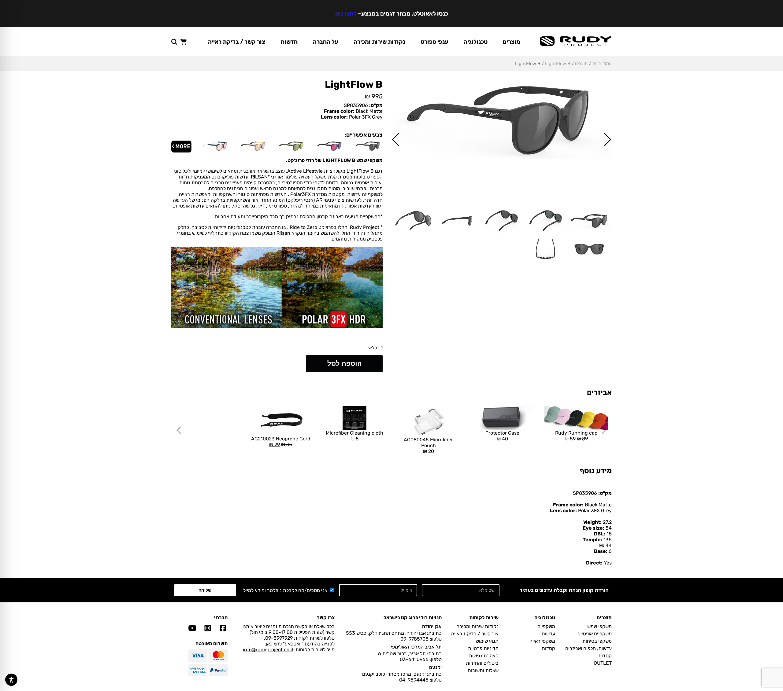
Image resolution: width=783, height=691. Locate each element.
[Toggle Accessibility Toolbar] (11, 679)
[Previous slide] (603, 430)
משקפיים (546, 626)
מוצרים (511, 41)
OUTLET (603, 663)
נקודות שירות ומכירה (379, 41)
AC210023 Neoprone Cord (280, 426)
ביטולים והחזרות (482, 663)
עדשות (548, 634)
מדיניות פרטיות (483, 648)
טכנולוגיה (476, 41)
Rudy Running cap (574, 424)
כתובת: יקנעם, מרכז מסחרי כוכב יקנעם (402, 674)
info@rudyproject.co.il (268, 649)
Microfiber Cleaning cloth (354, 436)
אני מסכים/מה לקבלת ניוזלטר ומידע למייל (285, 590)
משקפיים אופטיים (594, 634)
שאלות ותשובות (483, 670)
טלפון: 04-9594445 (420, 680)
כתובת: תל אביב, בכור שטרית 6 (410, 653)
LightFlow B (557, 63)
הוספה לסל (344, 363)
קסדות (605, 656)
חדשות (289, 41)
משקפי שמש (599, 626)
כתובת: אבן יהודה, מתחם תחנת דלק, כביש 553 (394, 633)
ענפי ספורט (434, 41)
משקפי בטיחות (597, 641)
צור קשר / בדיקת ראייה (236, 41)
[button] (607, 139)
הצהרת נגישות (484, 656)
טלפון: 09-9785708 (421, 639)
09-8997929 (279, 638)
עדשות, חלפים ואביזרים (588, 648)
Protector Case (502, 436)
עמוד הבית (602, 63)
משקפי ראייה (542, 641)
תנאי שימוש (487, 641)
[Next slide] (179, 430)
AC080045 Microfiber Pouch (428, 445)
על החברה (325, 41)
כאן (269, 644)
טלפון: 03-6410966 (421, 659)
